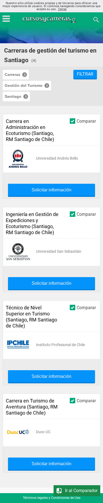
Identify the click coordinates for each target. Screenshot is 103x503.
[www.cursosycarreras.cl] (52, 19)
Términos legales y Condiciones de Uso (51, 498)
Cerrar (62, 9)
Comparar (86, 121)
